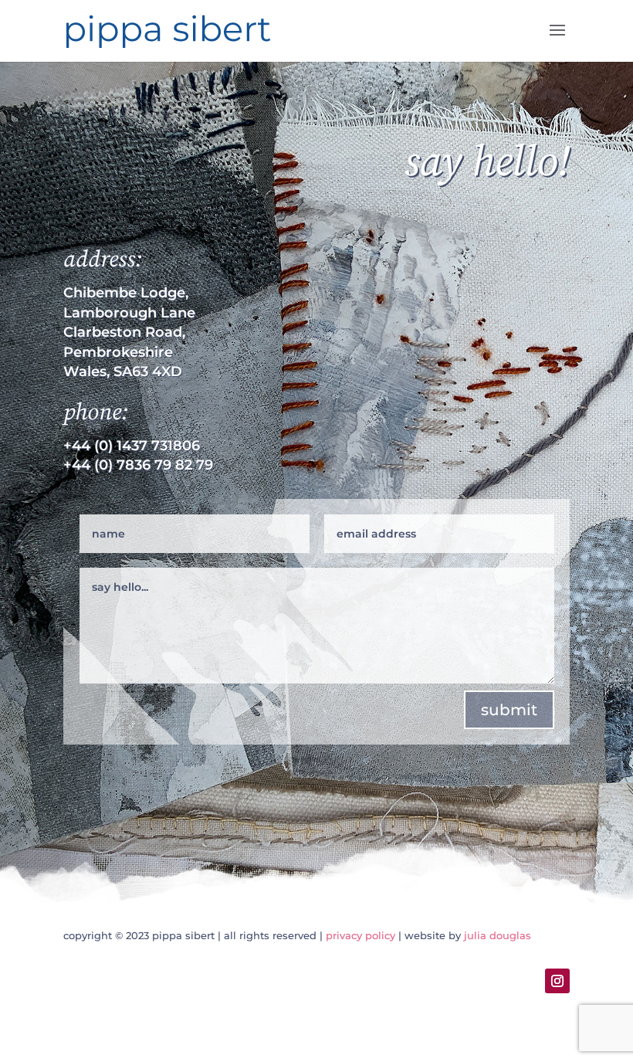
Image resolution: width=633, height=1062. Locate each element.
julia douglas (497, 935)
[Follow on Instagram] (557, 981)
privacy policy (360, 935)
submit (509, 710)
